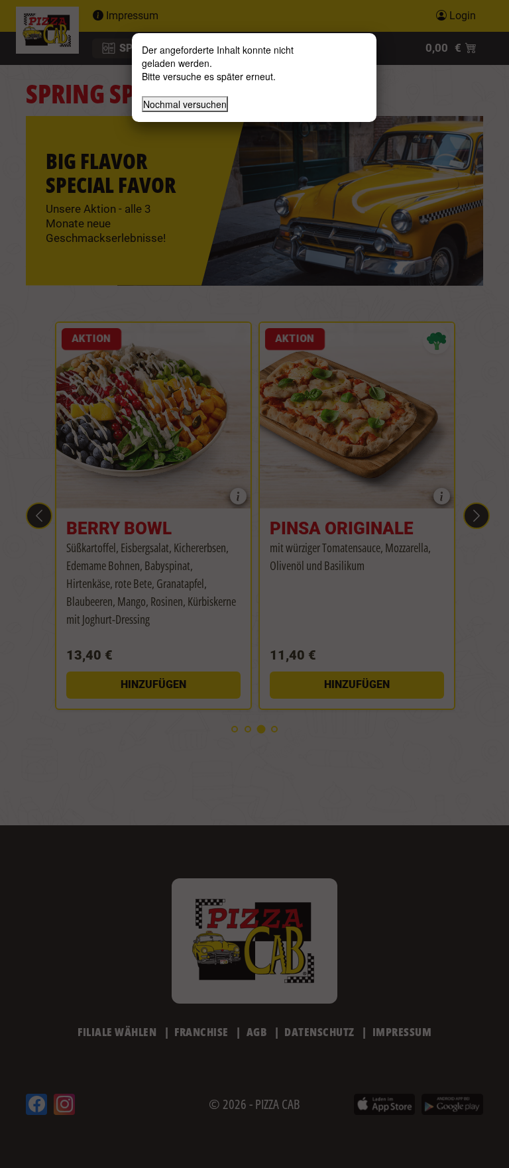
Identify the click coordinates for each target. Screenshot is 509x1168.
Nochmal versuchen (185, 104)
